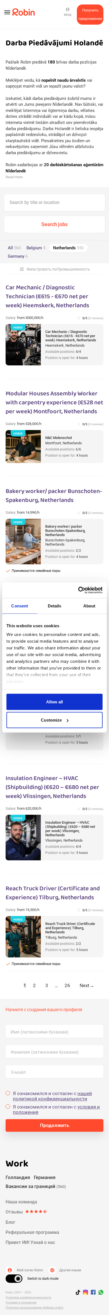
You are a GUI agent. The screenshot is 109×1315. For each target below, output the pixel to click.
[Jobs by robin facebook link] (93, 1292)
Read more (14, 177)
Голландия (18, 1177)
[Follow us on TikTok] (79, 1293)
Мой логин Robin (25, 1270)
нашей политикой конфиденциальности (52, 1096)
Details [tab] (54, 605)
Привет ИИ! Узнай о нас (30, 1242)
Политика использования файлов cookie (34, 1307)
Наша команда (21, 1201)
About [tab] (89, 605)
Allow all (54, 701)
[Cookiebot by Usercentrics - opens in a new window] (78, 590)
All (14, 247)
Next (87, 985)
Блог (10, 1222)
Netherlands (68, 247)
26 (67, 985)
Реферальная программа (32, 1232)
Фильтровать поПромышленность (54, 269)
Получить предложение (90, 14)
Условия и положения (21, 1302)
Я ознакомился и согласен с (52, 1096)
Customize (51, 720)
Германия (44, 1177)
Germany (18, 256)
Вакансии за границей (36, 1186)
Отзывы (26, 1212)
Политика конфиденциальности (28, 1297)
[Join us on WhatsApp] (99, 1293)
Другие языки (65, 1270)
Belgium (36, 247)
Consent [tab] (19, 605)
